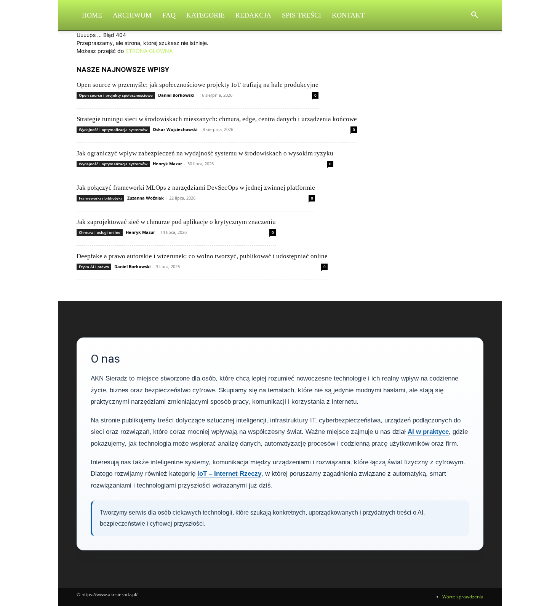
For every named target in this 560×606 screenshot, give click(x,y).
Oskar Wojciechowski (175, 129)
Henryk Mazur (167, 163)
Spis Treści (301, 15)
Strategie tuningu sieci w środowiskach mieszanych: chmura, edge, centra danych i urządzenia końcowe (217, 119)
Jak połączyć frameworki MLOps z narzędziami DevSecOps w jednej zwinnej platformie (196, 187)
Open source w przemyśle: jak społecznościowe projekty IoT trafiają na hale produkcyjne (197, 84)
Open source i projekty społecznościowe (116, 95)
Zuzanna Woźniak (145, 198)
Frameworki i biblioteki (100, 198)
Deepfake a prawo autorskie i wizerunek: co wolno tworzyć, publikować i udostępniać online (202, 256)
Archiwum (132, 15)
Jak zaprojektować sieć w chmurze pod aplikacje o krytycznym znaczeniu (176, 221)
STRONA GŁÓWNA (149, 51)
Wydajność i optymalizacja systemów (113, 129)
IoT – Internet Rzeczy (229, 473)
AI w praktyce (428, 431)
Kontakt (348, 15)
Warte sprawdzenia (462, 596)
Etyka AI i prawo (94, 266)
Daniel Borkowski (176, 95)
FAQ (169, 15)
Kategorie (205, 15)
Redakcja (253, 15)
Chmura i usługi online (99, 232)
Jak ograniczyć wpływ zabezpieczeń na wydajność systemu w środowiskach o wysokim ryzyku (205, 153)
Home (92, 15)
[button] (474, 15)
